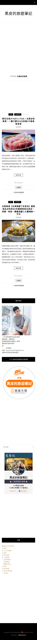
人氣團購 (6, 557)
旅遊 (5, 553)
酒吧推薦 (6, 562)
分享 (17, 187)
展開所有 (4, 546)
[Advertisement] (18, 47)
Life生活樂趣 (7, 550)
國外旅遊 (6, 555)
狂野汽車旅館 (8, 571)
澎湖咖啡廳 (7, 559)
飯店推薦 (6, 568)
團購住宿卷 (7, 564)
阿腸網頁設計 (22, 635)
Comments (18, 182)
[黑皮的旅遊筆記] (16, 335)
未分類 (6, 573)
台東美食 (17, 114)
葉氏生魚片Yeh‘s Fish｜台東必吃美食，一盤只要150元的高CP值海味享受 (18, 121)
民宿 (5, 566)
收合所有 (11, 546)
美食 (11, 114)
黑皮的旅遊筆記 (18, 13)
